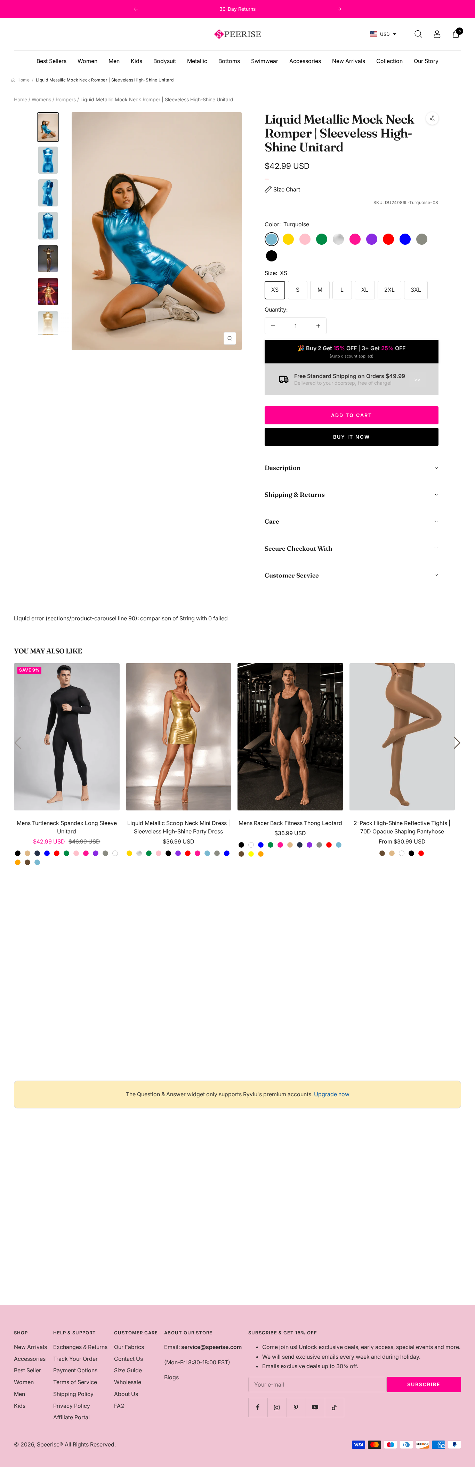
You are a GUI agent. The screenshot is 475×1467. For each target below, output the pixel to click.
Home (20, 99)
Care (272, 521)
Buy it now (351, 437)
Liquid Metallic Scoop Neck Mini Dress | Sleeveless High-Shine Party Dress (178, 827)
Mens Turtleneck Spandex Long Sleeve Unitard (67, 827)
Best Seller (27, 1370)
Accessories (305, 60)
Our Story (426, 60)
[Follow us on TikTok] (334, 1407)
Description (283, 468)
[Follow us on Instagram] (277, 1407)
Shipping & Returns (295, 495)
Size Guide (128, 1370)
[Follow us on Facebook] (257, 1407)
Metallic (197, 60)
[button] (383, 34)
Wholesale (127, 1382)
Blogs (171, 1377)
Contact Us (128, 1358)
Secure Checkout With (298, 548)
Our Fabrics (129, 1346)
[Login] (437, 34)
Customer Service (292, 575)
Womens (41, 99)
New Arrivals (348, 60)
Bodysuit (164, 60)
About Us (126, 1393)
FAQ (119, 1405)
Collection (389, 60)
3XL (416, 289)
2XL (389, 289)
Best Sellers (51, 60)
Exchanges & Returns (80, 1346)
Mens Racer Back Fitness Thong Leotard (290, 822)
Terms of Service (75, 1382)
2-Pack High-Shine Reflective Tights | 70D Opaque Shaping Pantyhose (402, 827)
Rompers (66, 99)
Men (114, 60)
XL (364, 289)
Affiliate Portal (71, 1417)
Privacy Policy (71, 1405)
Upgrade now (331, 1094)
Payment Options (75, 1370)
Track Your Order (75, 1358)
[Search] (418, 34)
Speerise (48, 1444)
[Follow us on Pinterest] (296, 1407)
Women (87, 60)
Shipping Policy (73, 1393)
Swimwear (264, 60)
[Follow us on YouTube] (315, 1407)
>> (417, 379)
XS (275, 289)
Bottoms (229, 60)
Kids (136, 60)
